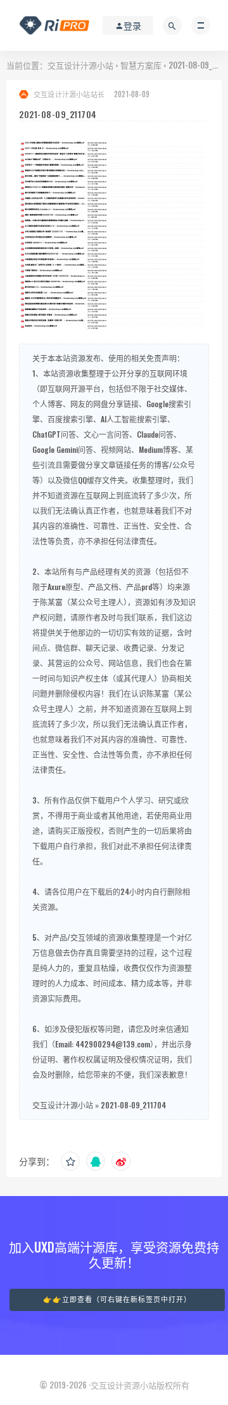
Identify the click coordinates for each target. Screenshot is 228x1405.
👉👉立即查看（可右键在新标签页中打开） (117, 1299)
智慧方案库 (141, 64)
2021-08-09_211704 (133, 1104)
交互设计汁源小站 (80, 64)
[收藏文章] (70, 1161)
